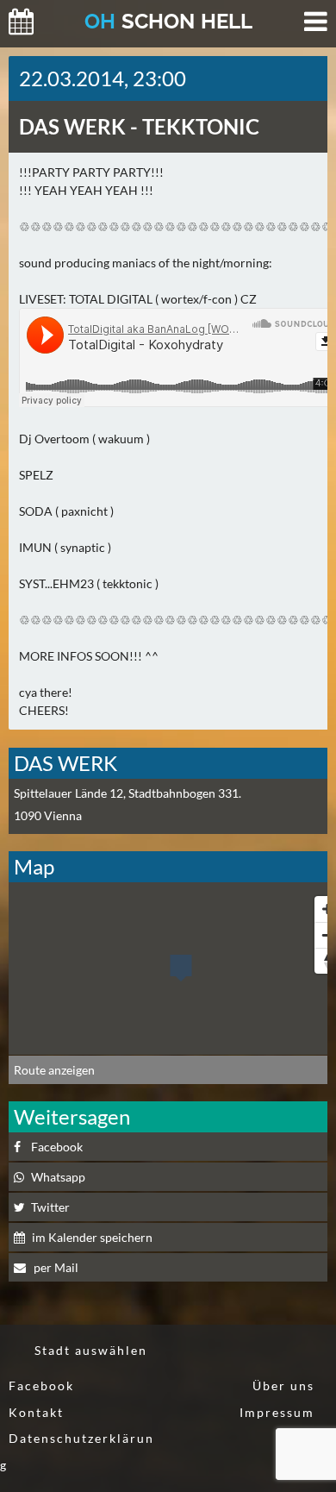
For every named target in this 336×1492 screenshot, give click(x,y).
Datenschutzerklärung (77, 1451)
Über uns (283, 1385)
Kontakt (36, 1412)
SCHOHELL (168, 21)
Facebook (41, 1385)
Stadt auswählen (90, 1350)
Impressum (277, 1412)
